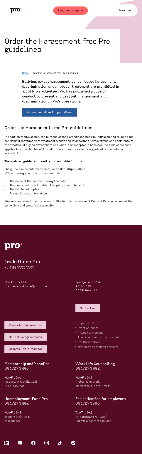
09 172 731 (22, 267)
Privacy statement (90, 332)
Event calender (88, 328)
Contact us (88, 308)
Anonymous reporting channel (98, 337)
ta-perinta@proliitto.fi (91, 416)
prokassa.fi (12, 420)
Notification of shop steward (98, 346)
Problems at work (87, 381)
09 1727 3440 (16, 368)
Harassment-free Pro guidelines (49, 112)
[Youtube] (20, 443)
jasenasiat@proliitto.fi (20, 381)
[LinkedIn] (6, 443)
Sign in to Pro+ (88, 323)
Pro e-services (14, 385)
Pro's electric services (25, 325)
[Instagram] (46, 443)
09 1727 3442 (87, 368)
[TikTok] (60, 443)
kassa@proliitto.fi (17, 416)
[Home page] (16, 10)
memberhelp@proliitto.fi (92, 385)
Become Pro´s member (25, 348)
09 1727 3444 (16, 403)
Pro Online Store (89, 342)
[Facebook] (33, 443)
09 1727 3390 (87, 403)
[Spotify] (73, 443)
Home (25, 73)
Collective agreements (26, 337)
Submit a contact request (93, 420)
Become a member (70, 10)
